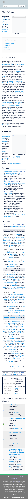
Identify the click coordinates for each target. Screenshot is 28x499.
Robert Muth (17, 263)
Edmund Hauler (21, 340)
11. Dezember (6, 18)
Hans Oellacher (11, 329)
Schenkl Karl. (14, 181)
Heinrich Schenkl (6, 125)
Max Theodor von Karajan (17, 294)
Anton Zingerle (7, 252)
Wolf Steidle (18, 243)
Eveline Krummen (15, 288)
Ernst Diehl (21, 252)
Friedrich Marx (6, 340)
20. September (5, 22)
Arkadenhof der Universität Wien (17, 157)
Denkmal (4, 141)
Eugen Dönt (6, 287)
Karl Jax (5, 243)
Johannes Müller (17, 260)
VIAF (15, 374)
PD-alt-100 (16, 412)
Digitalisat (7, 180)
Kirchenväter (11, 109)
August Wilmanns (12, 251)
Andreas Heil (11, 351)
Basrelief (6, 158)
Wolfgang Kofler (11, 266)
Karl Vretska (14, 285)
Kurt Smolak (7, 181)
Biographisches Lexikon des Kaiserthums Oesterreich (12, 174)
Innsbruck (18, 71)
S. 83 (5, 191)
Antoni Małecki (20, 237)
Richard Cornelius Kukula (17, 296)
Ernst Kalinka (11, 261)
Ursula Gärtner (15, 302)
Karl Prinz (12, 297)
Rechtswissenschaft (7, 64)
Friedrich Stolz (21, 240)
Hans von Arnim (8, 325)
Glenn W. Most (12, 264)
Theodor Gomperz (12, 323)
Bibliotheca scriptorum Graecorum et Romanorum (12, 104)
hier (13, 481)
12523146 (19, 374)
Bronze (4, 160)
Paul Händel (11, 245)
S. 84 (10, 191)
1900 (3, 24)
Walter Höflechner (8, 210)
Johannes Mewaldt (15, 328)
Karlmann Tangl (11, 274)
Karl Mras (10, 281)
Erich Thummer (14, 254)
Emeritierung (15, 93)
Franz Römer (10, 360)
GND (15, 372)
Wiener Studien (18, 102)
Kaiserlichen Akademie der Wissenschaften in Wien (12, 82)
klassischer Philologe (5, 30)
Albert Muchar (16, 273)
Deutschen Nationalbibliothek (17, 226)
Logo (15, 425)
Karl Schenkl (12, 461)
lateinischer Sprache (15, 163)
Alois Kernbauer (8, 193)
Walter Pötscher (21, 287)
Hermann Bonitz (16, 321)
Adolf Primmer (17, 348)
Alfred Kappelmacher (15, 341)
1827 (3, 19)
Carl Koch (5, 284)
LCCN (4, 374)
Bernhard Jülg (6, 240)
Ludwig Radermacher (20, 357)
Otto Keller (18, 276)
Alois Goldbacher (11, 277)
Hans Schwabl (17, 331)
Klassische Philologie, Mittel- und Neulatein (14, 316)
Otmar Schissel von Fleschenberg (14, 281)
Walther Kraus (10, 346)
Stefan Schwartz (4, 150)
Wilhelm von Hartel (7, 102)
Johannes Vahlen (19, 91)
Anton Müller (17, 234)
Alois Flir (6, 237)
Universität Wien (20, 64)
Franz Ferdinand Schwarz (17, 300)
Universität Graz (17, 428)
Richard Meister (17, 279)
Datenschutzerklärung (18, 497)
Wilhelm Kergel (17, 305)
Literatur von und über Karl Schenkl (13, 225)
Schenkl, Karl (21, 171)
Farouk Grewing (12, 349)
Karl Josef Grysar (16, 337)
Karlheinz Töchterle (8, 255)
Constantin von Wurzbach (10, 171)
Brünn (7, 19)
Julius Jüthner (14, 242)
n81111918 (9, 374)
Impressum (7, 497)
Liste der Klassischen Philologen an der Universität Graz (16, 311)
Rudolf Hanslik (16, 358)
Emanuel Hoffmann (19, 293)
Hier (19, 481)
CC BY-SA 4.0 (24, 153)
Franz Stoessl (20, 299)
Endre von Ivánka (20, 284)
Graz (7, 24)
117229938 (20, 372)
